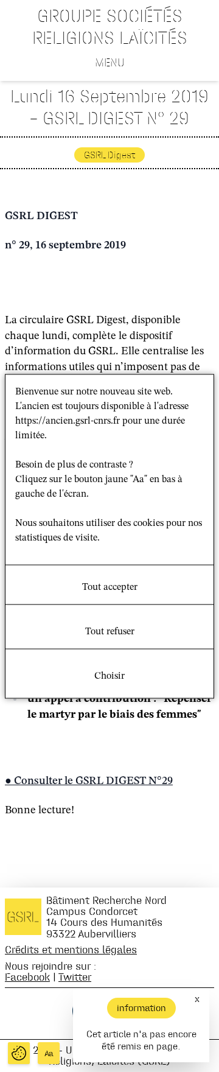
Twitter (74, 976)
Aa (49, 1053)
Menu (110, 62)
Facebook (27, 976)
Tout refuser (109, 631)
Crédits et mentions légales (71, 949)
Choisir (109, 676)
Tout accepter (109, 587)
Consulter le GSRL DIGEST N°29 (93, 781)
